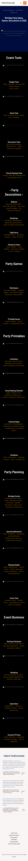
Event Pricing (10, 737)
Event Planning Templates (14, 397)
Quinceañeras (14, 536)
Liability (18, 706)
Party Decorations (14, 835)
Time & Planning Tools (14, 173)
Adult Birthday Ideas (13, 500)
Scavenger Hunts (17, 323)
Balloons (14, 202)
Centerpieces (9, 234)
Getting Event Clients (13, 675)
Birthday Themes (13, 502)
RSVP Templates (10, 457)
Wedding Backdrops (13, 222)
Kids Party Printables (13, 424)
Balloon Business (10, 646)
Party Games (14, 837)
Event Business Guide (14, 844)
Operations (14, 704)
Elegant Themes (18, 249)
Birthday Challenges (14, 294)
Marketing (14, 672)
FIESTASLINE (8, 3)
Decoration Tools (14, 142)
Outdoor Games (16, 292)
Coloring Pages (14, 422)
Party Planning (14, 841)
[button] (21, 3)
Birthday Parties (14, 496)
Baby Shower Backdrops (14, 225)
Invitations (14, 359)
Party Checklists (13, 393)
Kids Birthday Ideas (13, 498)
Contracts (9, 706)
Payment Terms (11, 708)
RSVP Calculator (11, 115)
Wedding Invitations (13, 363)
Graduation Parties (13, 538)
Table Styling (17, 237)
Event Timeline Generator (14, 175)
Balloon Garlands (13, 204)
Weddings (21, 534)
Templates (14, 455)
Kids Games (14, 288)
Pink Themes (11, 247)
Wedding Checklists (13, 395)
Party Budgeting (11, 567)
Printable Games (14, 319)
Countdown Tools (14, 177)
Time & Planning (14, 604)
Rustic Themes (15, 251)
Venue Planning (10, 571)
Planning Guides (14, 565)
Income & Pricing (14, 735)
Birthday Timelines (14, 507)
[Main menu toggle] (25, 3)
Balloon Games (10, 290)
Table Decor (14, 232)
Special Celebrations (14, 531)
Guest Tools (14, 113)
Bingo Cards (11, 321)
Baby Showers (9, 534)
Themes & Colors (14, 244)
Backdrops (14, 218)
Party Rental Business (13, 643)
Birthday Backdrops (13, 220)
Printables (14, 839)
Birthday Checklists (13, 505)
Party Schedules (18, 459)
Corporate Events (14, 540)
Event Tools (14, 598)
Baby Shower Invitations (14, 365)
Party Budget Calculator (14, 84)
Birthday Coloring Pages (14, 426)
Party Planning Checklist (14, 390)
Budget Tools (14, 82)
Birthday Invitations (13, 361)
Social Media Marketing (13, 677)
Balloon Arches (9, 206)
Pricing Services (14, 679)
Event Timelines (16, 569)
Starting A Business (14, 641)
